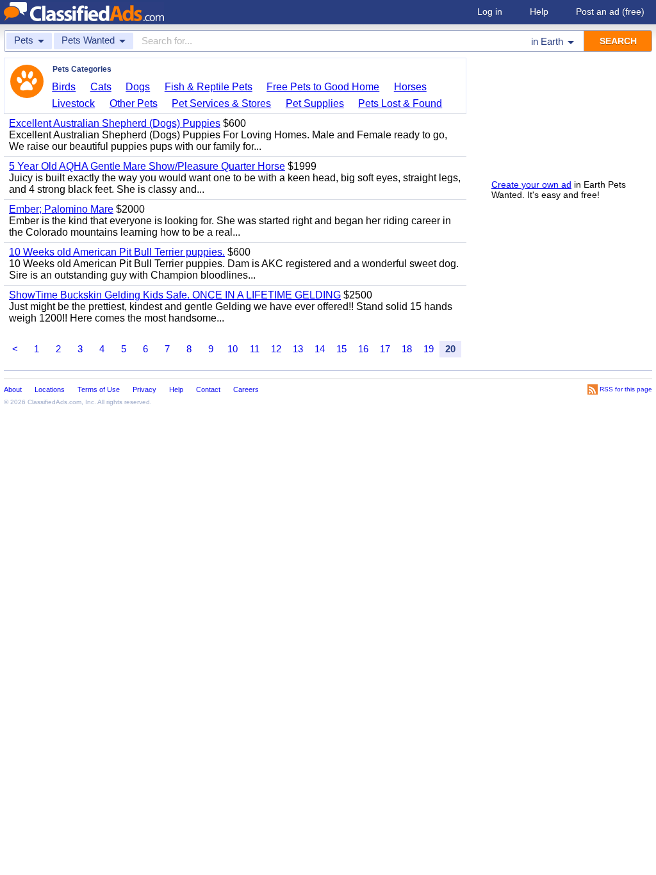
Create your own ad (531, 184)
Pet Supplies (315, 103)
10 (232, 348)
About (13, 389)
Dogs (138, 86)
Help (539, 11)
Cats (100, 86)
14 (320, 348)
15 (341, 348)
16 (363, 348)
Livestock (73, 103)
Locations (50, 389)
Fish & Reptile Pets (208, 86)
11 (254, 348)
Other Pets (134, 103)
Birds (64, 86)
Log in (489, 11)
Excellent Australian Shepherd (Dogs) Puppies (114, 123)
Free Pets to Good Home (322, 86)
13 (298, 348)
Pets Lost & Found (400, 103)
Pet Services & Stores (221, 103)
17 (385, 348)
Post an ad (610, 11)
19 (428, 348)
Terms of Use (99, 389)
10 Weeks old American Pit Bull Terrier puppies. (117, 252)
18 (407, 348)
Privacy (144, 389)
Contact (208, 389)
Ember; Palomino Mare (61, 209)
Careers (246, 389)
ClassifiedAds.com (54, 401)
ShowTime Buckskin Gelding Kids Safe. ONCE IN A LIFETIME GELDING (175, 295)
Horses (410, 86)
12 (276, 348)
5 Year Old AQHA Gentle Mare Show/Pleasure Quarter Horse (147, 166)
